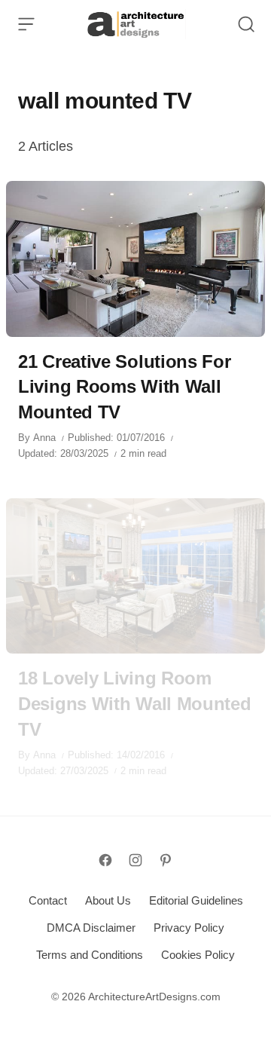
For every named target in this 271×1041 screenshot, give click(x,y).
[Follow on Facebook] (105, 860)
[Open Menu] (26, 24)
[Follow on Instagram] (135, 860)
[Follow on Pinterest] (165, 860)
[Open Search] (246, 24)
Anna (44, 437)
